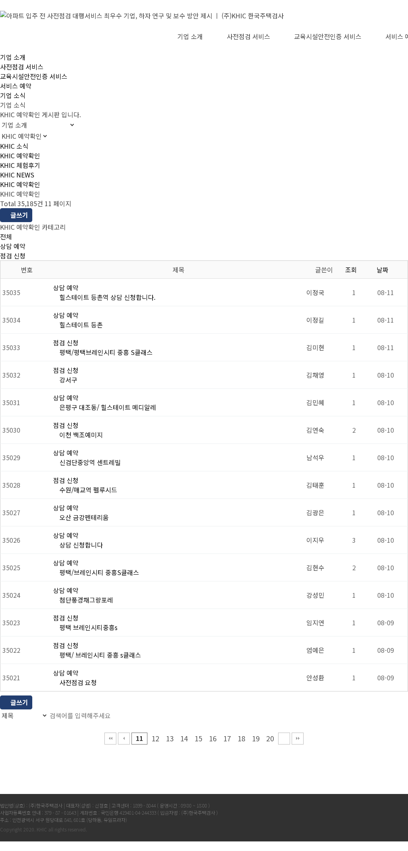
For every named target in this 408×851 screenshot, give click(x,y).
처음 (110, 739)
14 (184, 738)
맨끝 (298, 739)
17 (227, 738)
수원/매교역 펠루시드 (87, 489)
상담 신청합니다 (80, 545)
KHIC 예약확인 (20, 155)
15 (198, 738)
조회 (352, 269)
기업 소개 (190, 36)
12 (155, 738)
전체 (6, 236)
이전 (124, 739)
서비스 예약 (15, 86)
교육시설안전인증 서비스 (327, 36)
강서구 (67, 379)
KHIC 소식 (14, 146)
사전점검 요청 (77, 682)
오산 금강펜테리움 (83, 517)
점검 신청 (13, 255)
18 (241, 738)
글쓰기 (18, 215)
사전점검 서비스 (248, 36)
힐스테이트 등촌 (80, 324)
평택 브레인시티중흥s (88, 627)
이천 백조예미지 (80, 434)
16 (213, 738)
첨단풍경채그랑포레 (85, 600)
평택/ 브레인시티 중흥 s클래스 (99, 655)
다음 (284, 739)
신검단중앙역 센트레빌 (89, 462)
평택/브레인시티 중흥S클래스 (98, 572)
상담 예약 (13, 246)
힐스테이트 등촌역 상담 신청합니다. (106, 297)
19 (256, 738)
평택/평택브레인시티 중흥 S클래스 (105, 352)
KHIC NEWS (17, 174)
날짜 (383, 269)
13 (170, 738)
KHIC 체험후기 (20, 165)
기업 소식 (13, 95)
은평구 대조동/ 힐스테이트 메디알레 (107, 407)
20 (270, 738)
